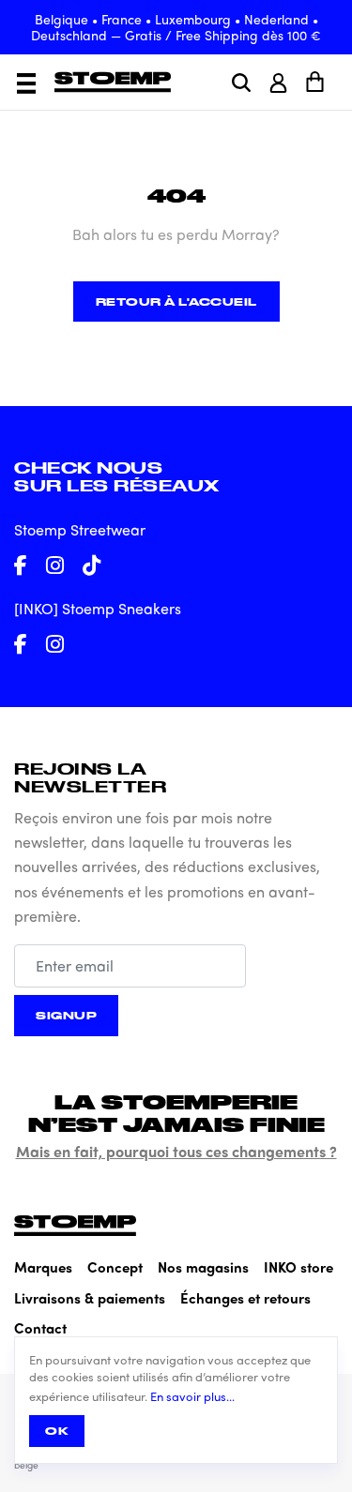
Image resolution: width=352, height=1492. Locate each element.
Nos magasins (203, 1267)
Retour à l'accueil (176, 301)
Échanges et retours (245, 1298)
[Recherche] (241, 82)
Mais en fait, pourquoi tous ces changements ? (176, 1151)
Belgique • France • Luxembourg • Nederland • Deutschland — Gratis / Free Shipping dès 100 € (176, 26)
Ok (57, 1430)
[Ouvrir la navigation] (26, 83)
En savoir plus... (192, 1396)
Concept (115, 1267)
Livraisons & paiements (89, 1298)
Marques (43, 1267)
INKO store (298, 1267)
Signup (66, 1015)
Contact (40, 1328)
